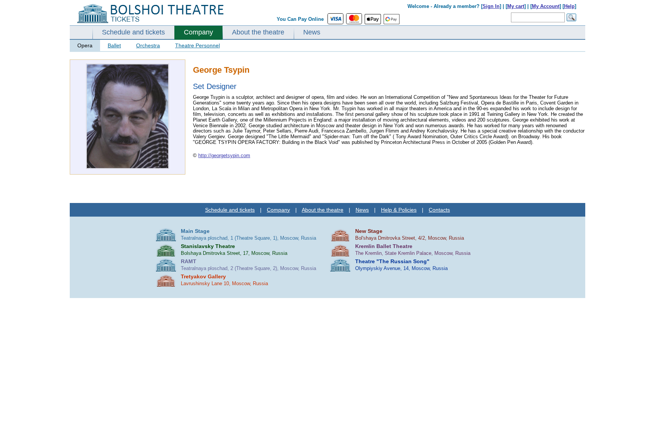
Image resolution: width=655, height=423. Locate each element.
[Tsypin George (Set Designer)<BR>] (127, 167)
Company (198, 32)
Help (569, 6)
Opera (84, 45)
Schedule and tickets (133, 32)
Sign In (491, 6)
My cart (515, 6)
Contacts (439, 210)
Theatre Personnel (197, 45)
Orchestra (148, 45)
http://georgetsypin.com (224, 155)
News (311, 32)
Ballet (114, 45)
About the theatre (258, 32)
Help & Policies (399, 210)
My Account (545, 6)
